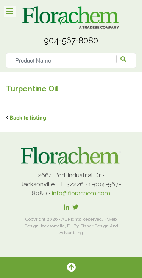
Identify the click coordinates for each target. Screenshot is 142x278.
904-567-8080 (71, 40)
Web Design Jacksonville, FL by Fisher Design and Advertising (71, 226)
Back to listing (28, 117)
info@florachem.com (81, 193)
